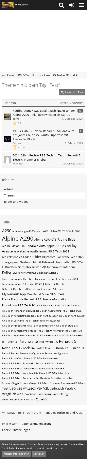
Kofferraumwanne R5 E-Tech (18, 279)
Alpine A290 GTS (45, 239)
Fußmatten (9, 267)
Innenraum (54, 267)
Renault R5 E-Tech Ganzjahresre (20, 368)
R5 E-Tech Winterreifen (51, 330)
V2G (13, 388)
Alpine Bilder (67, 239)
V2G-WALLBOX (26, 388)
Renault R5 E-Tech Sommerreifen (20, 378)
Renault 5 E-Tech (16, 347)
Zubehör (42, 399)
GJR (44, 267)
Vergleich (71, 388)
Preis (60, 294)
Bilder (36, 257)
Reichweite (28, 341)
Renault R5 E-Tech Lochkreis (55, 373)
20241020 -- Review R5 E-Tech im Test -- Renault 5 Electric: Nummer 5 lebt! (46, 157)
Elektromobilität (30, 262)
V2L (46, 388)
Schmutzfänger (10, 383)
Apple (50, 246)
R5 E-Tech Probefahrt (14, 325)
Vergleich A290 (13, 394)
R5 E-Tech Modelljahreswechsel (43, 320)
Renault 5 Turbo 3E (70, 348)
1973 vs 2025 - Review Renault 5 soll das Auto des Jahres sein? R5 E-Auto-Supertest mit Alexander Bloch (43, 135)
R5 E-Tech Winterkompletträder (19, 330)
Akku (46, 231)
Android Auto (37, 246)
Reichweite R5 (48, 342)
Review (45, 378)
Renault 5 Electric (43, 348)
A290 (6, 230)
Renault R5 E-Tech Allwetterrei (41, 358)
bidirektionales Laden (16, 257)
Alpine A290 (17, 238)
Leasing (39, 284)
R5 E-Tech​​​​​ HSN (74, 335)
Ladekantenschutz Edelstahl (51, 279)
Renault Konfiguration (31, 353)
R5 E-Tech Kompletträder (16, 315)
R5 (34, 305)
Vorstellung (60, 394)
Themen (9, 195)
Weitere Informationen (16, 453)
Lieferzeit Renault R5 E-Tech (47, 289)
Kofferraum (11, 272)
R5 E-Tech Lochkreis (13, 320)
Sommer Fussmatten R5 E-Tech (67, 383)
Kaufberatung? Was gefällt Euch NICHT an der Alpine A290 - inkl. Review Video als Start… (44, 113)
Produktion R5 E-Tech (16, 305)
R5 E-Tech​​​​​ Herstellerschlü (50, 335)
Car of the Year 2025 (70, 257)
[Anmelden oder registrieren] (72, 5)
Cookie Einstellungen (16, 430)
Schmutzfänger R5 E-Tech (34, 383)
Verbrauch (57, 388)
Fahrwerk (48, 262)
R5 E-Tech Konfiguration (44, 315)
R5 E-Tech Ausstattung (49, 310)
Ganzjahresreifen (29, 267)
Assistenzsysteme (15, 251)
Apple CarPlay (65, 246)
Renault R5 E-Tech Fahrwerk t (18, 363)
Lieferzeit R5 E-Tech (56, 284)
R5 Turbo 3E (10, 342)
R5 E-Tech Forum (72, 310)
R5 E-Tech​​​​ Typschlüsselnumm (18, 335)
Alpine (76, 231)
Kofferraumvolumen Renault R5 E (39, 272)
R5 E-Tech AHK (45, 305)
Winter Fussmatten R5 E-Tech (18, 399)
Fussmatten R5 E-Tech (71, 262)
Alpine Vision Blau (14, 246)
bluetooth (48, 257)
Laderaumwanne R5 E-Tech (17, 284)
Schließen (38, 453)
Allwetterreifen (61, 231)
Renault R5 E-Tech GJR (51, 368)
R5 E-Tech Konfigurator (72, 315)
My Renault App (14, 294)
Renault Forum (10, 353)
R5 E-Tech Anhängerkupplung (18, 310)
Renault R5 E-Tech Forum (50, 363)
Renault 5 (67, 341)
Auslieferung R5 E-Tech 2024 (49, 251)
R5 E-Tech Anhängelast (68, 305)
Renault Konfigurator (56, 353)
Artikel (8, 189)
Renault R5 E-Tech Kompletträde (20, 373)
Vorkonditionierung (38, 394)
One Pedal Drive (38, 294)
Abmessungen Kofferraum (27, 231)
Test (5, 388)
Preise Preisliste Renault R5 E (21, 299)
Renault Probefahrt (12, 358)
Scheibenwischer (62, 378)
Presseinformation (54, 299)
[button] (61, 5)
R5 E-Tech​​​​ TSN (73, 330)
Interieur (69, 267)
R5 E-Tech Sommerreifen (41, 325)
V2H (39, 388)
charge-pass (10, 262)
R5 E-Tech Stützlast (66, 325)
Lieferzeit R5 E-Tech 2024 (16, 289)
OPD (53, 294)
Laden (73, 278)
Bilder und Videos (16, 202)
